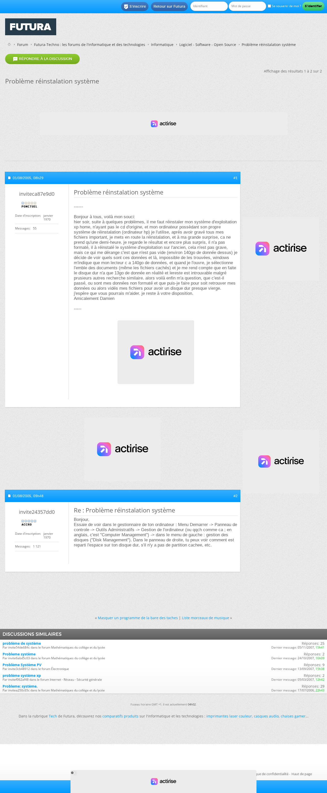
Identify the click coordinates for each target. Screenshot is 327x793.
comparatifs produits (120, 716)
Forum (22, 44)
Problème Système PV (22, 664)
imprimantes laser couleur (229, 716)
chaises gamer (293, 716)
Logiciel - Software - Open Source (207, 44)
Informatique (162, 44)
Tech (53, 716)
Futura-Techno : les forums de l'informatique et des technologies (89, 44)
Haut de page (301, 774)
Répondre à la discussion (42, 59)
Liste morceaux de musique (205, 617)
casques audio (266, 716)
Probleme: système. (20, 686)
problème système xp (22, 675)
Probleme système (19, 654)
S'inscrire (135, 6)
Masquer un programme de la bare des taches (138, 617)
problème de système (22, 643)
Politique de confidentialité (268, 774)
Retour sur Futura (169, 6)
